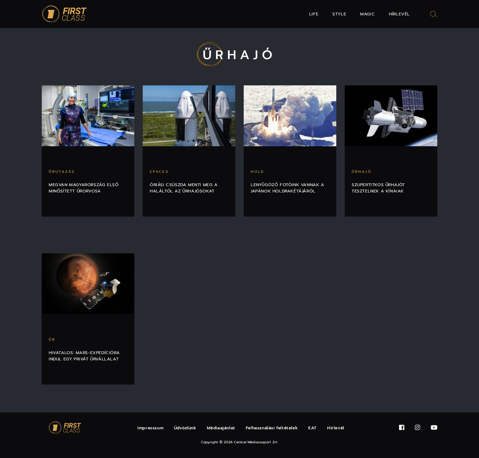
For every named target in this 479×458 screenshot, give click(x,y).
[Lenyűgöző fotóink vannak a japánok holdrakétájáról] (290, 115)
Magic (367, 14)
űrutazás (62, 171)
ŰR (52, 339)
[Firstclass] (64, 14)
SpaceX (159, 171)
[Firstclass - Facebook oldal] (401, 427)
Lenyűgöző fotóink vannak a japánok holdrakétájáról (287, 188)
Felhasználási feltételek (272, 428)
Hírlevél (399, 14)
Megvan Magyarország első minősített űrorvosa (84, 188)
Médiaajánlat (221, 428)
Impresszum (150, 428)
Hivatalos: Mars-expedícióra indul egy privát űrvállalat (84, 356)
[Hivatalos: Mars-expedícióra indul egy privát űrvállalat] (88, 283)
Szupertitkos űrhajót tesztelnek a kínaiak (378, 188)
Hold (257, 171)
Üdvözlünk (185, 428)
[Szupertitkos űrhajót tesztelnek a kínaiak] (391, 115)
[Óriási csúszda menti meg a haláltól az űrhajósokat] (189, 115)
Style (339, 14)
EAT (312, 428)
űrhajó (362, 171)
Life (313, 14)
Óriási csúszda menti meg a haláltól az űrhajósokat (184, 188)
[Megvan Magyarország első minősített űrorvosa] (88, 115)
